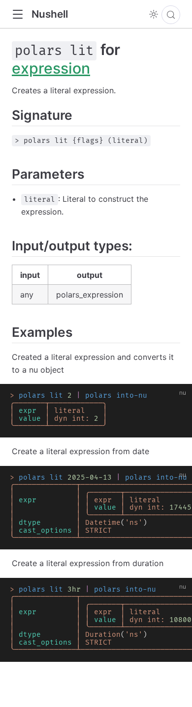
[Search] (170, 14)
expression (51, 68)
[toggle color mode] (153, 14)
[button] (17, 14)
